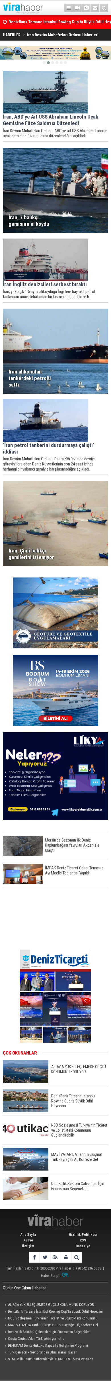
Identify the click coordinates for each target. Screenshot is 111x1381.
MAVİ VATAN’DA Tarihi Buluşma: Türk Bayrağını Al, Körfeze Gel (53, 1325)
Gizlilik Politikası (83, 1234)
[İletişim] (95, 8)
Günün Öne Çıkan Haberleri (24, 1288)
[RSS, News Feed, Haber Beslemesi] (55, 1257)
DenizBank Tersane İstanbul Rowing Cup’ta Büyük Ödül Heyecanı (55, 1311)
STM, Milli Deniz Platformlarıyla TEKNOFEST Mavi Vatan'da (50, 1359)
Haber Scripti (50, 1276)
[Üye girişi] (66, 1257)
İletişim (28, 1246)
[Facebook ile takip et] (34, 1257)
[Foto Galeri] (86, 8)
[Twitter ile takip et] (45, 1257)
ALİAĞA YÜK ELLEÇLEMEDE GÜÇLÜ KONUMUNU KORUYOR (51, 1304)
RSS (83, 1240)
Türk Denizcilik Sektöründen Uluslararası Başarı (42, 1352)
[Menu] (68, 8)
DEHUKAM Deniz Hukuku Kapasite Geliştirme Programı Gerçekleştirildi (45, 1346)
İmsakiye (83, 1246)
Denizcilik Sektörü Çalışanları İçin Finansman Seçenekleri (49, 1332)
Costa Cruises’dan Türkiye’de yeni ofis (36, 1338)
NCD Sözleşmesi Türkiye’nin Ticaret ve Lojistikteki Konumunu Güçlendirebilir (50, 1319)
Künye (28, 1240)
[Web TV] (77, 8)
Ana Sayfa (28, 1234)
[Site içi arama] (104, 8)
